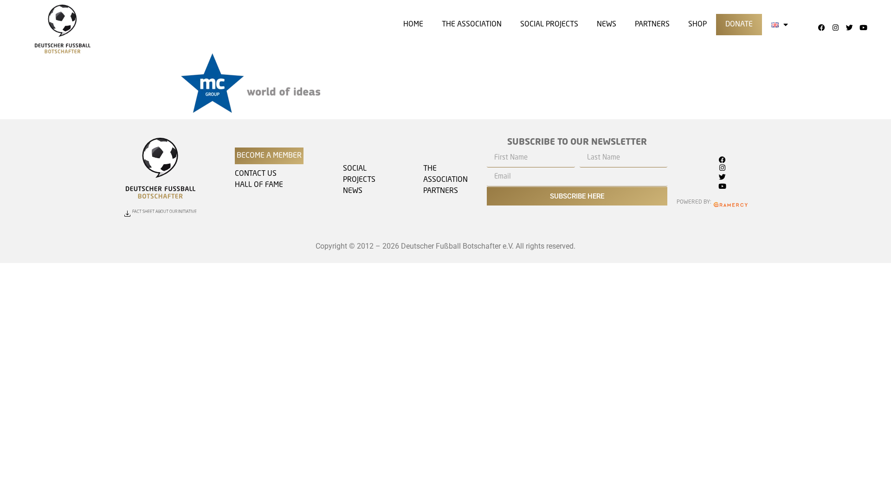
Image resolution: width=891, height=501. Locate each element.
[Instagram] (836, 28)
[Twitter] (850, 28)
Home (413, 24)
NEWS (352, 191)
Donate (739, 24)
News (606, 24)
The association (472, 24)
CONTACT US (256, 174)
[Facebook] (822, 28)
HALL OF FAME (259, 185)
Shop (697, 24)
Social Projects (549, 24)
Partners (652, 24)
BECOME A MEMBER (269, 156)
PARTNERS (440, 191)
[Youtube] (864, 28)
